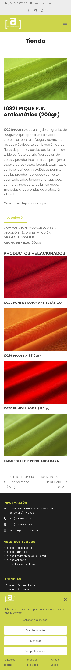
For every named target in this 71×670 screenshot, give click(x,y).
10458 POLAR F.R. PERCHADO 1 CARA (52, 482)
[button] (65, 599)
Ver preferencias (35, 651)
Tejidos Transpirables (18, 548)
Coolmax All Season (17, 589)
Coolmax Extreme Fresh (20, 585)
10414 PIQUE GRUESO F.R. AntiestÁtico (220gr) (20, 482)
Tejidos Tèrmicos (16, 552)
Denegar (35, 640)
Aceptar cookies (36, 630)
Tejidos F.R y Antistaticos (20, 564)
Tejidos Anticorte (15, 560)
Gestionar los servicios (34, 620)
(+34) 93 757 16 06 (17, 3)
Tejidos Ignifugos (34, 203)
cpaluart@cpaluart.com (45, 3)
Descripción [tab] (15, 217)
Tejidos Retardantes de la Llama (25, 556)
